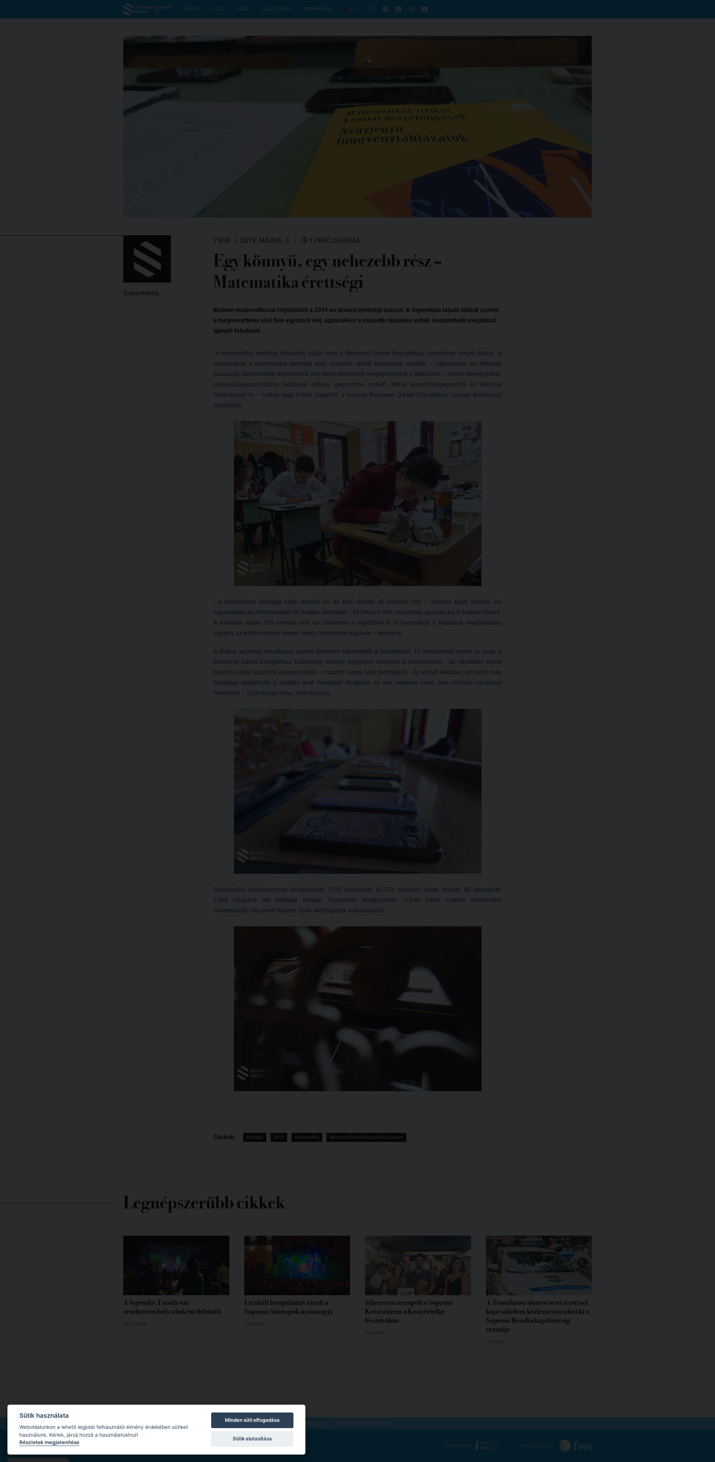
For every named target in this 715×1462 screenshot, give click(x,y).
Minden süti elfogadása (252, 1420)
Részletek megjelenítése (49, 1442)
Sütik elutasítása (252, 1439)
